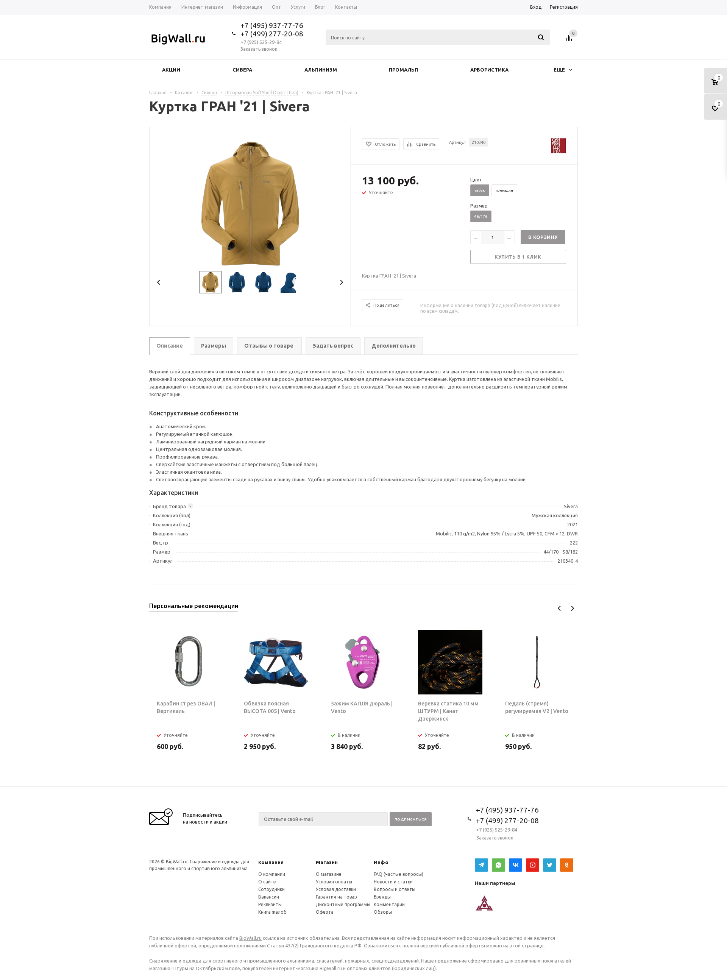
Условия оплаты (334, 881)
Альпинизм (320, 69)
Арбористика (489, 69)
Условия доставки (336, 889)
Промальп (403, 69)
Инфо (381, 862)
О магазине (329, 874)
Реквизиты (270, 904)
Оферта (325, 912)
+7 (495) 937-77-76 (271, 25)
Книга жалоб (272, 912)
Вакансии (268, 896)
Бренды (382, 896)
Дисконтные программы (343, 904)
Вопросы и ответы (394, 889)
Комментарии (389, 904)
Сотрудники (271, 889)
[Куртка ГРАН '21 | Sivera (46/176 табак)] (250, 201)
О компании (271, 874)
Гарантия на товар (336, 896)
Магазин (327, 862)
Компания (271, 862)
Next (341, 282)
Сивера (242, 69)
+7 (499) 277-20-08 (271, 34)
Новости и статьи (393, 881)
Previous (158, 282)
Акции (171, 69)
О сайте (267, 881)
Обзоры (383, 912)
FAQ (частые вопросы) (398, 874)
